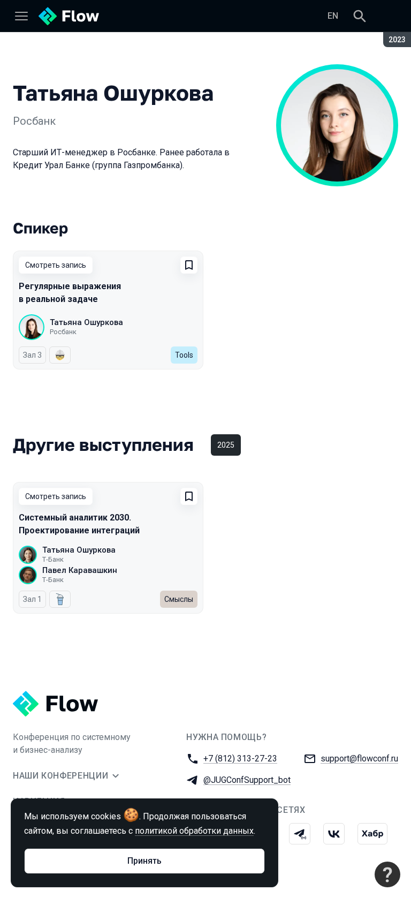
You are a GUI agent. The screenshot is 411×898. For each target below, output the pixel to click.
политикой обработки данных (194, 831)
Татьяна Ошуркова (86, 322)
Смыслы (178, 599)
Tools (184, 355)
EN (333, 16)
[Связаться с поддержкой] (387, 874)
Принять (144, 861)
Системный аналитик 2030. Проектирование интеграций (79, 523)
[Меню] (21, 16)
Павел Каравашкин (79, 570)
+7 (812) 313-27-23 (240, 758)
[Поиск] (359, 16)
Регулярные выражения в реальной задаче (70, 292)
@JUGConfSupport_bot (247, 780)
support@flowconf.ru (359, 758)
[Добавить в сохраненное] (188, 265)
